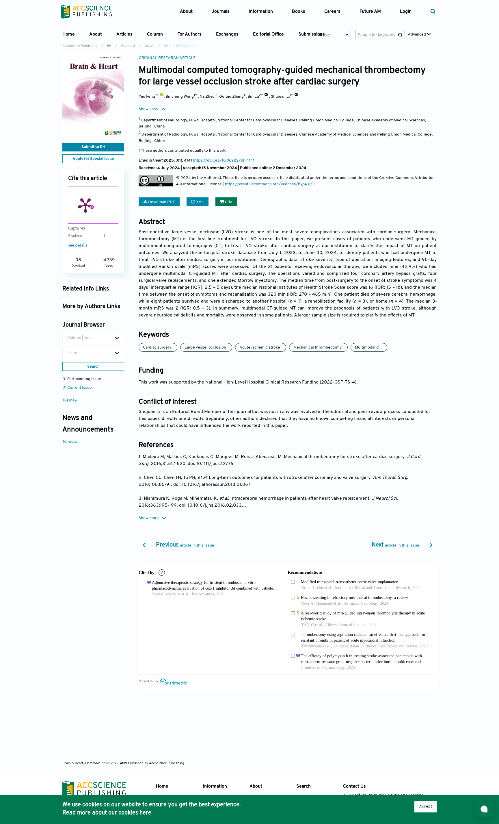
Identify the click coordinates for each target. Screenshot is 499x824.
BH (109, 46)
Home (68, 34)
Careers (332, 11)
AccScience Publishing (80, 46)
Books (298, 11)
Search (303, 786)
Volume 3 (128, 46)
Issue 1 (149, 46)
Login (406, 11)
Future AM (370, 11)
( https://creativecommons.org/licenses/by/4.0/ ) (269, 184)
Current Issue (79, 388)
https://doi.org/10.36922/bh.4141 (223, 160)
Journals (221, 11)
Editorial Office (268, 34)
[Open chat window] (484, 809)
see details (77, 245)
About (256, 786)
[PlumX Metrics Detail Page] (85, 205)
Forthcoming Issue (83, 379)
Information (215, 786)
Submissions (311, 34)
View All (69, 400)
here (145, 813)
